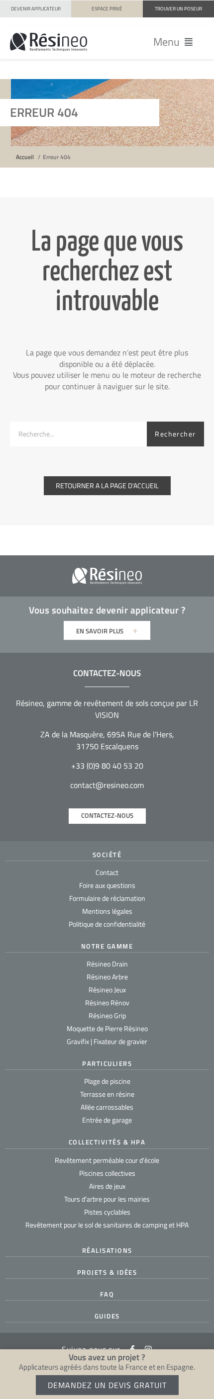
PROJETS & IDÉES (107, 1272)
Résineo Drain (107, 964)
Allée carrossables (107, 1107)
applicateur (154, 610)
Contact (107, 872)
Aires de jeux (107, 1186)
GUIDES (107, 1316)
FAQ (107, 1294)
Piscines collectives (107, 1173)
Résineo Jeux (107, 989)
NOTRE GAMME (107, 946)
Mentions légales (107, 911)
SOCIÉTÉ (107, 855)
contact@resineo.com (107, 785)
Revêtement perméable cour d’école (107, 1160)
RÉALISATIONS (107, 1250)
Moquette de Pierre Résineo (107, 1028)
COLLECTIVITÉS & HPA (107, 1142)
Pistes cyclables (107, 1212)
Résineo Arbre (107, 976)
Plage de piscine (107, 1081)
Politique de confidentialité (107, 924)
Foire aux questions (107, 885)
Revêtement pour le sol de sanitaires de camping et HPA (107, 1225)
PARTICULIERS (107, 1063)
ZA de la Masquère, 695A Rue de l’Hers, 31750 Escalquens (107, 740)
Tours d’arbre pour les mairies (107, 1199)
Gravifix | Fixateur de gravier (107, 1041)
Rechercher (175, 434)
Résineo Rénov (107, 1002)
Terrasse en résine (107, 1094)
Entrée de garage (107, 1120)
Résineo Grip (107, 1015)
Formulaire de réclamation (107, 898)
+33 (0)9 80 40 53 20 (107, 766)
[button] (173, 42)
